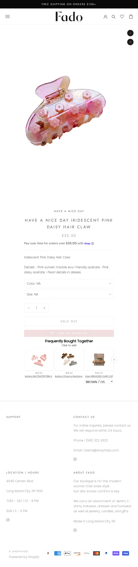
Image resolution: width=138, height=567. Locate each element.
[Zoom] (130, 33)
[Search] (114, 16)
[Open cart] (131, 16)
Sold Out (69, 321)
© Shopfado (18, 551)
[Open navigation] (7, 16)
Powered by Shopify (24, 557)
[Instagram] (75, 458)
